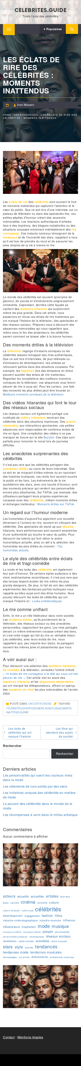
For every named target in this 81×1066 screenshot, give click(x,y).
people (48, 931)
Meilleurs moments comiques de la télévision (33, 394)
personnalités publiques (15, 936)
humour (51, 708)
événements (39, 957)
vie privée (24, 957)
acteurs (9, 896)
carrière (14, 902)
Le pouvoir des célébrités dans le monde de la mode (37, 805)
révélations (10, 941)
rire (26, 712)
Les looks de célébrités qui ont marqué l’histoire (20, 732)
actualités (37, 896)
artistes (52, 896)
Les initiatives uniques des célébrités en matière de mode (39, 794)
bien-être (65, 896)
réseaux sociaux (58, 936)
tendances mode (15, 952)
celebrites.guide (41, 10)
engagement (32, 916)
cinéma (28, 902)
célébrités (14, 708)
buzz (5, 902)
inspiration (29, 927)
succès (29, 947)
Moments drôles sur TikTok (55, 504)
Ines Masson (25, 105)
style (19, 947)
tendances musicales (46, 952)
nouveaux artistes (12, 931)
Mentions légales (30, 1037)
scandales (42, 941)
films (58, 915)
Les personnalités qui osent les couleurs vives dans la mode (38, 777)
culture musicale (11, 910)
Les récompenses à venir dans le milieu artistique (40, 814)
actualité (23, 896)
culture (54, 902)
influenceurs (11, 927)
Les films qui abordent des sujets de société (59, 732)
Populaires (53, 29)
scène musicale (59, 941)
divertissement (33, 708)
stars (8, 946)
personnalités (62, 931)
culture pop (27, 910)
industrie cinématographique (20, 920)
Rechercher (12, 746)
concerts (42, 902)
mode (44, 926)
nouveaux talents (32, 931)
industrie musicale (50, 920)
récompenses (36, 936)
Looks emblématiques (47, 601)
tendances (46, 946)
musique (60, 926)
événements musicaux (62, 957)
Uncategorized (40, 704)
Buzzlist (49, 437)
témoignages (10, 957)
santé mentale (26, 941)
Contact (9, 1037)
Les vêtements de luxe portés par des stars (35, 786)
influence (69, 920)
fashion (47, 915)
